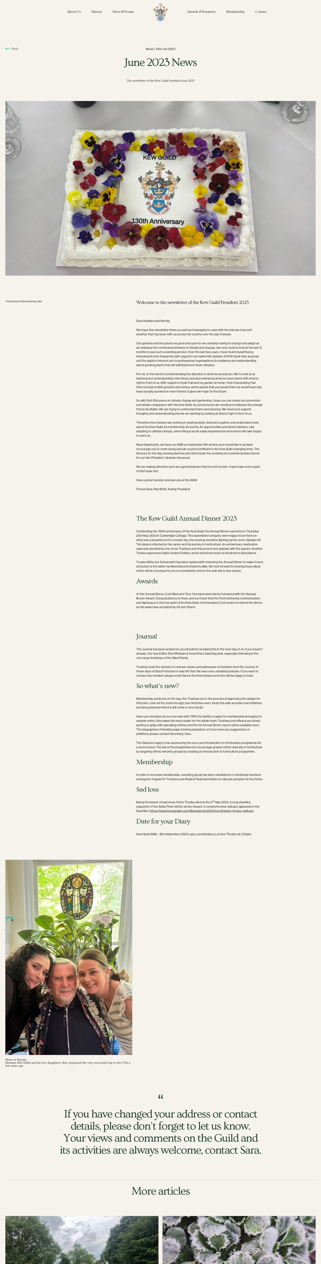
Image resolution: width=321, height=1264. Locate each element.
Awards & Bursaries (201, 12)
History (96, 12)
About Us (74, 12)
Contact (261, 12)
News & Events (123, 12)
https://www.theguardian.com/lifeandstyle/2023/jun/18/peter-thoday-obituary (201, 811)
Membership (235, 12)
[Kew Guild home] (160, 12)
